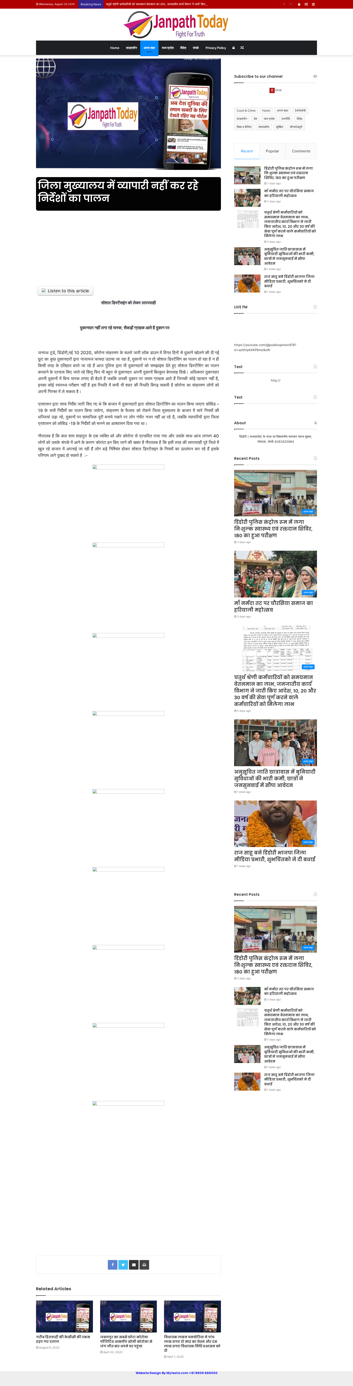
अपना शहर (149, 48)
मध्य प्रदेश (168, 48)
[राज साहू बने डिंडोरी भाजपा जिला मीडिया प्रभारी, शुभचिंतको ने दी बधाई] (247, 284)
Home (114, 48)
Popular (272, 151)
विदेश (183, 48)
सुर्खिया (279, 127)
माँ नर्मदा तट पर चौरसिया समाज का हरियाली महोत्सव (289, 193)
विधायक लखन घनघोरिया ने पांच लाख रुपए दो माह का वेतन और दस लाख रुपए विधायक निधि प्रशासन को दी (192, 1344)
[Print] (144, 1265)
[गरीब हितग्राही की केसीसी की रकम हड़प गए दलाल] (64, 1316)
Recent (247, 151)
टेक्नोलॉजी (300, 110)
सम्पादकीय (263, 127)
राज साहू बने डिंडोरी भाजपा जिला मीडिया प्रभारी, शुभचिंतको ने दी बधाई (289, 281)
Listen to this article (68, 290)
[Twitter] (123, 1265)
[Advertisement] (128, 245)
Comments (301, 151)
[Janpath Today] (176, 24)
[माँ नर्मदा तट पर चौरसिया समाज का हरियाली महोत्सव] (247, 198)
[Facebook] (112, 1265)
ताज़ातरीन (131, 48)
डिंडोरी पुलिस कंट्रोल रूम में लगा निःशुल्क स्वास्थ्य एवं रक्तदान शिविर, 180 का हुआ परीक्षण (288, 173)
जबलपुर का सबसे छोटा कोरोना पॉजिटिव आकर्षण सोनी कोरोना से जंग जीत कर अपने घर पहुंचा (126, 1342)
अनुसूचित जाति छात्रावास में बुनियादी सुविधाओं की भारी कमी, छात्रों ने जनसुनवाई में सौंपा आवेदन (289, 256)
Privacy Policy (216, 48)
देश (255, 118)
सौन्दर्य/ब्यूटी (296, 127)
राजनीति (285, 118)
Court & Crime (246, 110)
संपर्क (196, 48)
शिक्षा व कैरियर (244, 127)
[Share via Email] (134, 1265)
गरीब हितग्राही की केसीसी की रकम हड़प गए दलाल (63, 1339)
